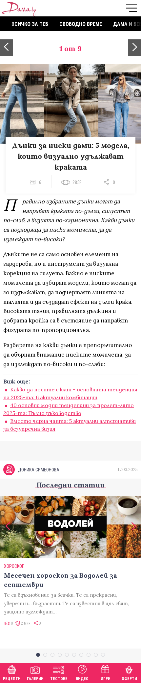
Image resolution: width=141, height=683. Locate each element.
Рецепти (12, 678)
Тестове (59, 678)
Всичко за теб (29, 24)
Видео (82, 678)
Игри (106, 678)
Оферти (129, 678)
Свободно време (80, 24)
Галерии (35, 678)
